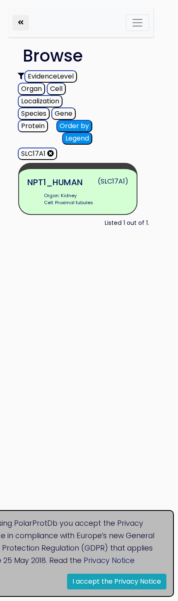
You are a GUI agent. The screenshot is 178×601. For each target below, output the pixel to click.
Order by (74, 126)
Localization (40, 101)
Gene (63, 113)
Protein (33, 126)
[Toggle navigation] (137, 22)
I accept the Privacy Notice (116, 581)
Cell (56, 88)
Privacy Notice (109, 560)
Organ (31, 88)
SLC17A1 (34, 153)
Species (33, 113)
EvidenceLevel (51, 76)
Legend (77, 138)
